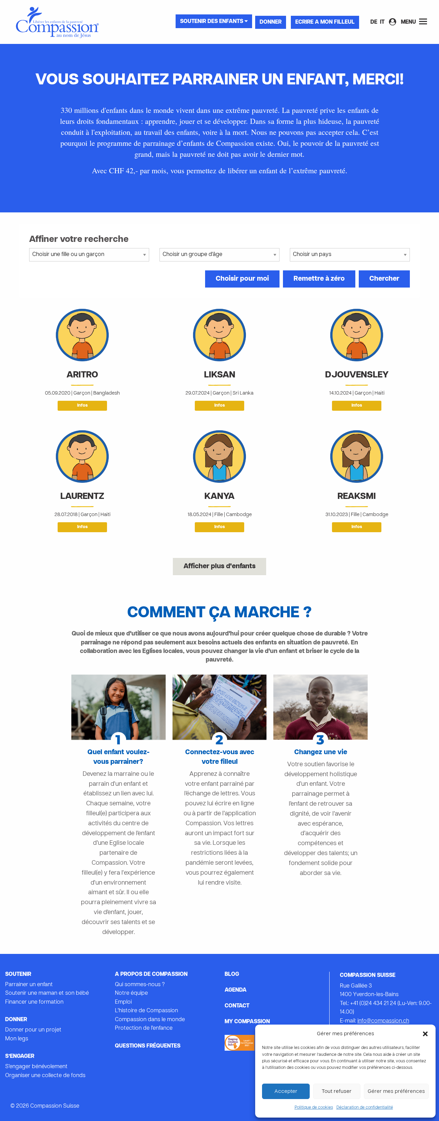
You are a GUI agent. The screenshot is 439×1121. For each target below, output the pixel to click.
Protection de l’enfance (144, 1028)
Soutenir (18, 974)
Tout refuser (337, 1091)
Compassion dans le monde (150, 1020)
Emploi (123, 1002)
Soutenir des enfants (212, 21)
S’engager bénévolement (36, 1067)
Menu (409, 22)
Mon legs (16, 1039)
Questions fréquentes (147, 1046)
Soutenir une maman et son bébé (47, 993)
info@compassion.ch (383, 1021)
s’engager (19, 1056)
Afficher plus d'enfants (219, 566)
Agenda (236, 990)
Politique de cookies (314, 1108)
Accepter (285, 1091)
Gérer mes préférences (396, 1091)
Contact (237, 1006)
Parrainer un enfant (29, 985)
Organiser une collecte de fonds (45, 1075)
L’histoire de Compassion (146, 1011)
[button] (425, 1033)
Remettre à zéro (319, 279)
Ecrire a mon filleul (325, 22)
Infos (82, 406)
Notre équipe (131, 993)
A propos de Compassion (151, 974)
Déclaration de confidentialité (364, 1108)
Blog (232, 974)
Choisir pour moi (242, 279)
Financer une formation (34, 1002)
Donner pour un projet (33, 1030)
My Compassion (247, 1022)
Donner (271, 22)
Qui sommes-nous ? (140, 985)
